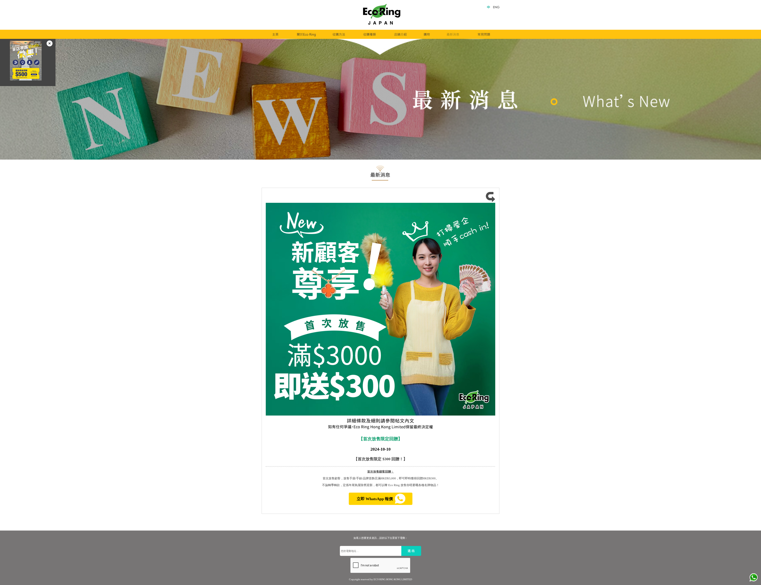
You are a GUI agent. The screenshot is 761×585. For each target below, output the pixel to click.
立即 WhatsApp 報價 (375, 499)
